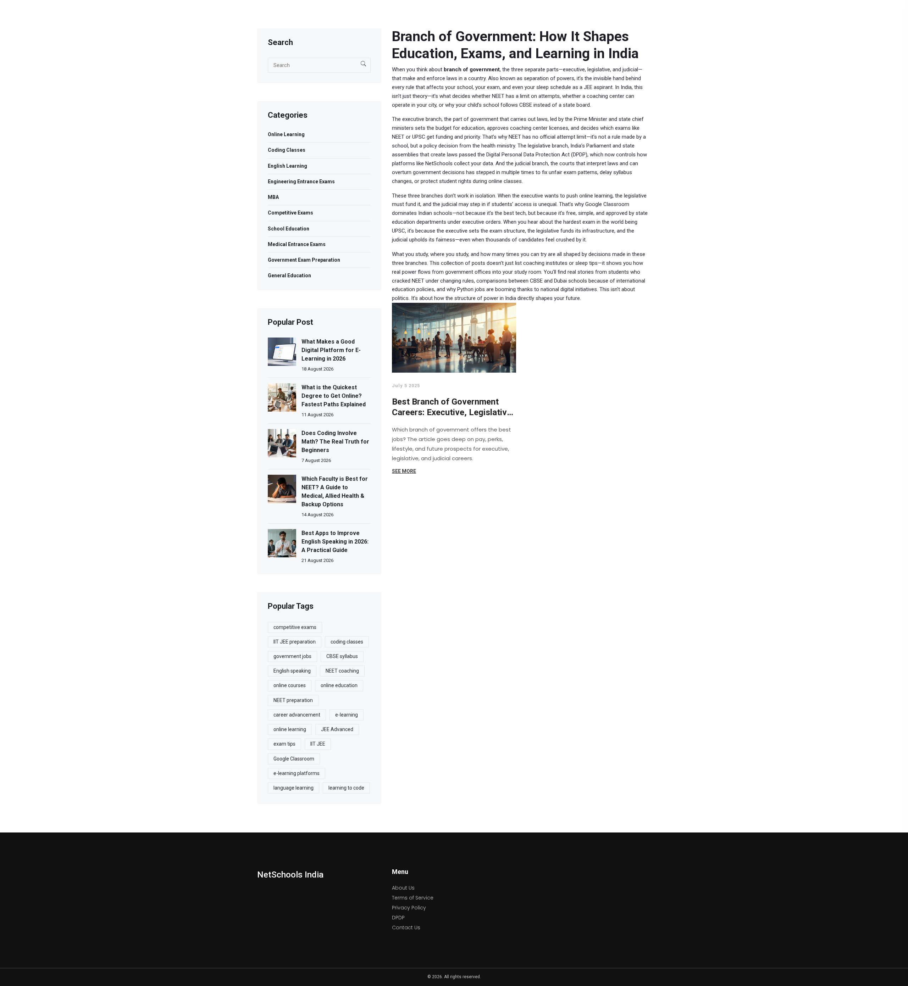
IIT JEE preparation (294, 642)
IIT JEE (317, 744)
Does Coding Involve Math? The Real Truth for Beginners (335, 441)
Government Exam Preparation (304, 260)
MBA (273, 197)
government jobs (292, 656)
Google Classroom (293, 759)
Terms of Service (412, 897)
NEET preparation (293, 700)
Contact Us (406, 927)
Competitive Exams (290, 213)
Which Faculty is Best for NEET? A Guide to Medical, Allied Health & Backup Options (334, 491)
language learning (293, 788)
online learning (289, 729)
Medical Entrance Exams (297, 244)
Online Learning (286, 134)
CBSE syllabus (342, 656)
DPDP (398, 917)
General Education (289, 275)
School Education (288, 229)
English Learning (287, 166)
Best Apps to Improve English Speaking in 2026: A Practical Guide (335, 541)
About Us (403, 887)
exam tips (284, 744)
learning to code (346, 788)
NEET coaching (342, 671)
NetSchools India (290, 875)
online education (339, 685)
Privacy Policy (409, 907)
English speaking (292, 671)
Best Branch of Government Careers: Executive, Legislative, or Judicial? (453, 407)
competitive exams (294, 627)
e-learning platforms (296, 773)
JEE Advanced (337, 729)
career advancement (296, 715)
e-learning (346, 715)
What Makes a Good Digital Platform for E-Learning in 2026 (331, 350)
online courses (289, 685)
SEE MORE (404, 471)
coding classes (347, 642)
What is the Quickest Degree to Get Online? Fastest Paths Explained (333, 396)
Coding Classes (286, 150)
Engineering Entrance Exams (301, 181)
